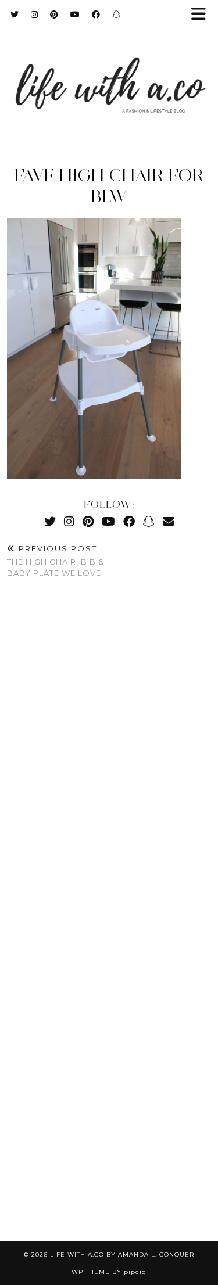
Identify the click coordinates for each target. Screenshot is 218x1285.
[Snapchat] (116, 14)
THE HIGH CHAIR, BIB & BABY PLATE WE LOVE (55, 560)
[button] (202, 15)
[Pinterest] (54, 14)
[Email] (168, 521)
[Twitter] (14, 14)
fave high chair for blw (109, 185)
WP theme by (109, 1272)
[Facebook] (96, 14)
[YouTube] (75, 14)
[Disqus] (109, 760)
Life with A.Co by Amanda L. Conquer (122, 1254)
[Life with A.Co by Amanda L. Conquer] (109, 74)
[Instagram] (34, 14)
